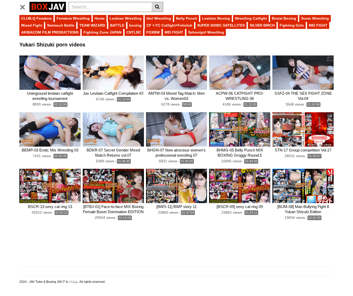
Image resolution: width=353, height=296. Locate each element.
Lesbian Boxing (216, 18)
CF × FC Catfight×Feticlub (169, 25)
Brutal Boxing (284, 18)
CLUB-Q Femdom (36, 18)
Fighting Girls (292, 25)
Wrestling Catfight (251, 18)
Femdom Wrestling (73, 18)
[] (157, 7)
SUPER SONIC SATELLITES (221, 25)
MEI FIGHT (318, 25)
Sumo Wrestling (315, 18)
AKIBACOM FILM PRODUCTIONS (50, 32)
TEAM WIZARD (92, 25)
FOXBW (153, 32)
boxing (135, 25)
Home (100, 18)
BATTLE (117, 25)
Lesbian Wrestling (126, 18)
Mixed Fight (31, 25)
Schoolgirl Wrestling (206, 32)
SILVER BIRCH (262, 25)
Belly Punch (186, 18)
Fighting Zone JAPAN (102, 32)
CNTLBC (133, 32)
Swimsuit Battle (60, 25)
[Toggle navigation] (24, 6)
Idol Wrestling (159, 18)
